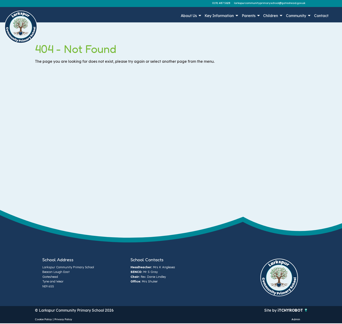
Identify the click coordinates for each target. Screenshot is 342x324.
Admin (296, 319)
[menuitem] (190, 15)
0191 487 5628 (221, 3)
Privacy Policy (63, 319)
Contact (321, 15)
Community (296, 15)
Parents (248, 15)
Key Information (219, 15)
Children (270, 15)
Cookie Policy (43, 319)
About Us (189, 15)
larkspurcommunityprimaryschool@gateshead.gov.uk (269, 3)
